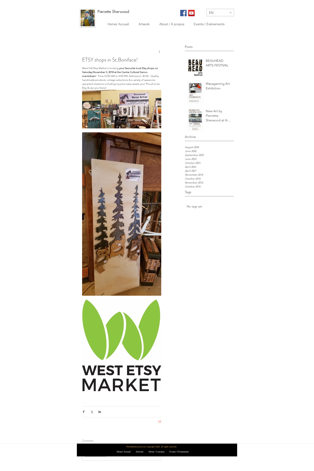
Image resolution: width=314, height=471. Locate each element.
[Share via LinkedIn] (99, 411)
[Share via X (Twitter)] (91, 411)
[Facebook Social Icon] (183, 13)
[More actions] (159, 51)
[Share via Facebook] (83, 411)
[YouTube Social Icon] (191, 13)
